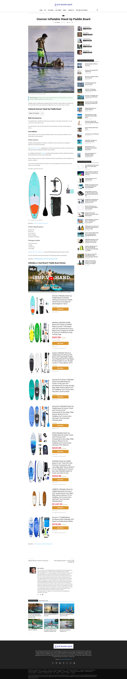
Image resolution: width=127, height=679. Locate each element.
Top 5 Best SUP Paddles (81, 10)
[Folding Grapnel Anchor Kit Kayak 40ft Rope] (80, 180)
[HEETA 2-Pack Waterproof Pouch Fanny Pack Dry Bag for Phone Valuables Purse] (80, 208)
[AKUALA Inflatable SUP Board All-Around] (79, 65)
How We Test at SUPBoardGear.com (35, 670)
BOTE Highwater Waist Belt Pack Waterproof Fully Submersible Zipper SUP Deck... (92, 255)
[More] (38, 552)
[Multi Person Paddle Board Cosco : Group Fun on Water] (67, 608)
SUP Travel (51, 10)
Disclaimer (45, 670)
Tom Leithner (57, 22)
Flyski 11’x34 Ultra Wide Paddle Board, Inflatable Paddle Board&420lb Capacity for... (91, 234)
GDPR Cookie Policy (88, 671)
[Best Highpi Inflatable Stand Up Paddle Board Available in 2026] (51, 624)
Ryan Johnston (86, 45)
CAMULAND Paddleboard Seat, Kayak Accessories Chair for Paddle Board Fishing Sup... (91, 241)
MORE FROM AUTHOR (43, 600)
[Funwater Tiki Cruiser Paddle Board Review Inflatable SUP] (80, 103)
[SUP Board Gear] (63, 4)
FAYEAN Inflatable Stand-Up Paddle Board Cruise (46, 258)
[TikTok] (67, 663)
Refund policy (39, 672)
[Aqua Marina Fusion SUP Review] (79, 135)
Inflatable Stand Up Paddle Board (36, 252)
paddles (43, 153)
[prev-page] (29, 634)
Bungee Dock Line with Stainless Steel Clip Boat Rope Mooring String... (91, 214)
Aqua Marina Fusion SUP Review (92, 134)
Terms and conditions (32, 672)
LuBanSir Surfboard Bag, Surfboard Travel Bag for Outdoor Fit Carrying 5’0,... (90, 262)
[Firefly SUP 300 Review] (35, 624)
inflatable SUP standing (35, 148)
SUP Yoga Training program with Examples (87, 670)
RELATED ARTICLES (33, 600)
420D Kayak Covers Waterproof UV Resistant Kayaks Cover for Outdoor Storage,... (92, 227)
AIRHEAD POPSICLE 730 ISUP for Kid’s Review (38, 560)
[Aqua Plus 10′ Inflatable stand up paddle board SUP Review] (80, 97)
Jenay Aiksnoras (87, 39)
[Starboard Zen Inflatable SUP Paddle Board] (79, 72)
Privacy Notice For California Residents (77, 671)
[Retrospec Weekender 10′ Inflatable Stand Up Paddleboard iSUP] (78, 155)
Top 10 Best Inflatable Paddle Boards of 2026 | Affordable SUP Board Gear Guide (34, 616)
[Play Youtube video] (51, 278)
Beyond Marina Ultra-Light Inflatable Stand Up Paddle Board (91, 116)
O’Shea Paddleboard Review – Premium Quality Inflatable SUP (64, 561)
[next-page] (31, 634)
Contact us (71, 10)
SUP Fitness (58, 10)
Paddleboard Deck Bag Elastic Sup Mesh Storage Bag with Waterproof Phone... (91, 201)
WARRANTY (60, 671)
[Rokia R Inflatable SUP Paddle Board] (79, 129)
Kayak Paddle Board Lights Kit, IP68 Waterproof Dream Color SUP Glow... (91, 173)
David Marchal (86, 27)
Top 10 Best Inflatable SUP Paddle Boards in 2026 (47, 671)
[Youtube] (74, 663)
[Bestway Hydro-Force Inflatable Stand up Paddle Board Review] (79, 148)
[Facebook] (29, 552)
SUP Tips (57, 672)
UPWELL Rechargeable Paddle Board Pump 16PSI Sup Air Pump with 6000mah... (91, 186)
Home (41, 10)
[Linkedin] (43, 594)
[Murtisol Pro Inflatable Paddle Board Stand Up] (79, 78)
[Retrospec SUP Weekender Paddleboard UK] (67, 624)
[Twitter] (32, 552)
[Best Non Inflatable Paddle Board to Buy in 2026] (51, 608)
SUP (45, 10)
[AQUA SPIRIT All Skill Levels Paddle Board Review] (79, 142)
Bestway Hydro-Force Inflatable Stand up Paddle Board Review (91, 148)
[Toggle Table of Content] (41, 113)
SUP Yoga (73, 672)
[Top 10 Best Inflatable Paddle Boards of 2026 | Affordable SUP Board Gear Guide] (35, 608)
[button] (97, 10)
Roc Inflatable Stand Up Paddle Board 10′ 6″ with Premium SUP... (92, 166)
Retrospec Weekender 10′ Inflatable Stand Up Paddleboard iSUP (90, 155)
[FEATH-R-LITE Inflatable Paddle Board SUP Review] (79, 91)
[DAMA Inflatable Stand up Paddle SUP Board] (79, 110)
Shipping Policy (66, 671)
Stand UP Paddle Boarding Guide (72, 670)
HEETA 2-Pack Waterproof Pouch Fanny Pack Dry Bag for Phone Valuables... (91, 207)
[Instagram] (41, 594)
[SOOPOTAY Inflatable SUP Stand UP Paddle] (80, 84)
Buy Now (60, 309)
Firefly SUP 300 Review (32, 629)
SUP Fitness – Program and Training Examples (56, 670)
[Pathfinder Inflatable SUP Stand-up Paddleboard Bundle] (79, 123)
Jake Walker (86, 33)
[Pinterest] (35, 552)
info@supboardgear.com (66, 659)
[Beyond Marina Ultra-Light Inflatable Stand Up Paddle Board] (79, 116)
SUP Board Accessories (48, 672)
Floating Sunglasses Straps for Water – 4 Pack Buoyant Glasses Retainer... (92, 221)
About (64, 10)
